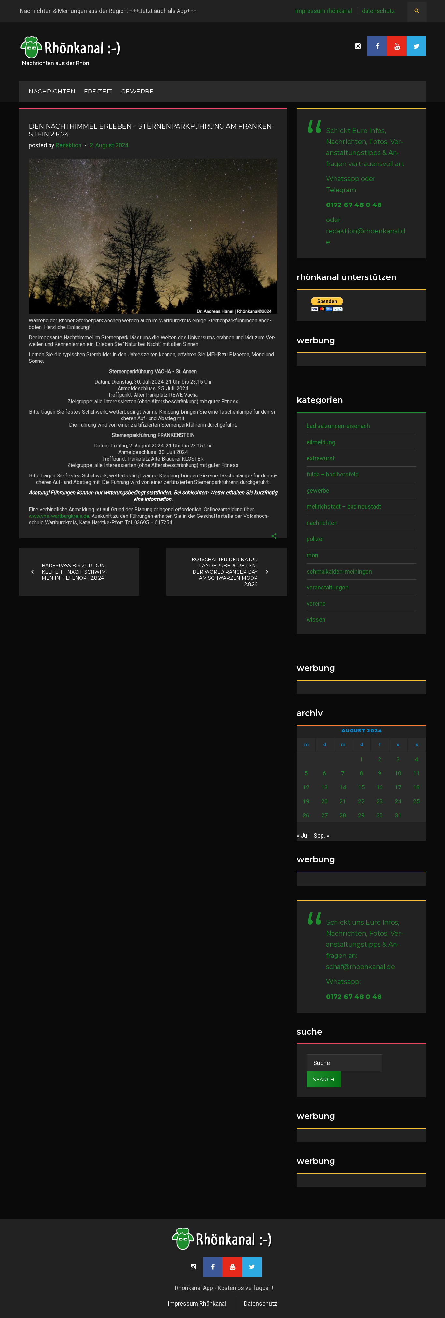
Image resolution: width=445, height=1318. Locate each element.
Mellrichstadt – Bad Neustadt (344, 506)
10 (398, 773)
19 (306, 801)
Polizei (315, 538)
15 (361, 787)
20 (324, 801)
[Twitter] (416, 46)
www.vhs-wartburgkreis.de (59, 516)
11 (416, 773)
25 (416, 801)
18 (416, 787)
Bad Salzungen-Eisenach (338, 425)
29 (361, 815)
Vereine (316, 603)
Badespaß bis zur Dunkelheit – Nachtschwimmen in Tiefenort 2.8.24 (75, 571)
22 (361, 801)
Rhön (312, 555)
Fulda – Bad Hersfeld (333, 474)
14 (342, 787)
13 (324, 787)
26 (306, 815)
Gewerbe (137, 91)
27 (324, 815)
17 (398, 787)
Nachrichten (322, 522)
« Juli (303, 835)
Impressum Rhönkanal (323, 10)
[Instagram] (357, 46)
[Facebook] (377, 46)
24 (398, 801)
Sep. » (321, 835)
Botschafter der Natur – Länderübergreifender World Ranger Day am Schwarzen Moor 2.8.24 (225, 571)
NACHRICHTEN (52, 91)
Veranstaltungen (328, 587)
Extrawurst (321, 458)
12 (306, 787)
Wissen (316, 619)
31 (398, 815)
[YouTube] (397, 46)
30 (379, 815)
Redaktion (68, 145)
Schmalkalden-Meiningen (339, 571)
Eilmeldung (321, 442)
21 (342, 801)
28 (342, 815)
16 (379, 787)
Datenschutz (378, 10)
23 (379, 801)
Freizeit (98, 91)
